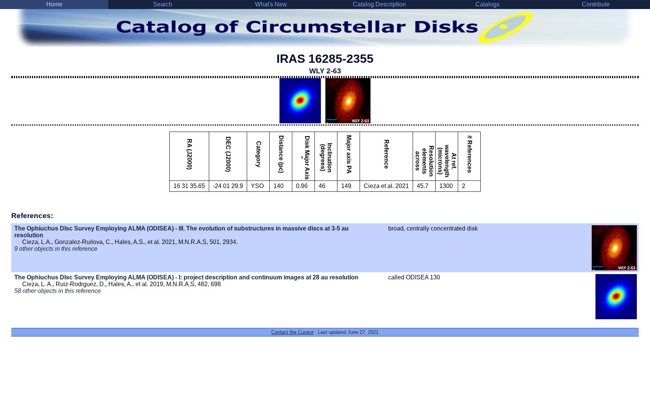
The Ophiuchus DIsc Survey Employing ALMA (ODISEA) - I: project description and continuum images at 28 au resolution (186, 277)
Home (54, 4)
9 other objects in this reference (55, 249)
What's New (271, 4)
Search (162, 4)
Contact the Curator (292, 332)
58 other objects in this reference (57, 291)
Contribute (596, 4)
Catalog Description (379, 4)
